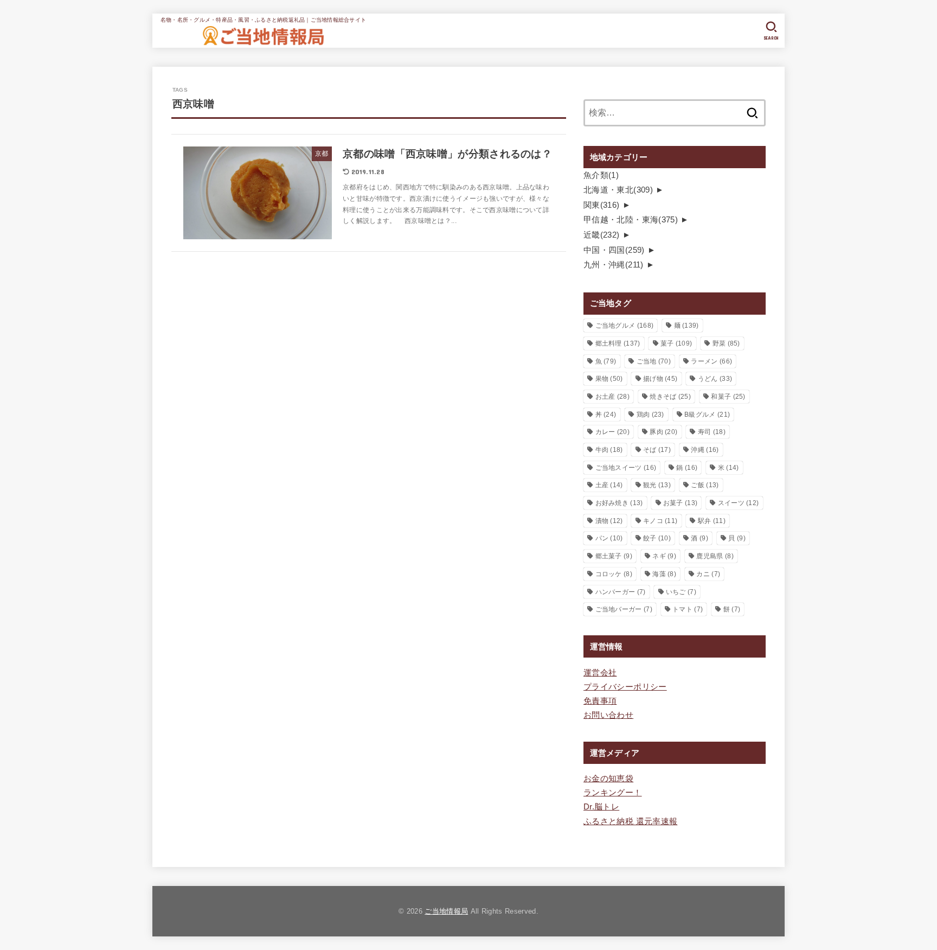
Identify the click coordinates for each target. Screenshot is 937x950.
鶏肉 (650, 414)
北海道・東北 (618, 190)
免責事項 (600, 701)
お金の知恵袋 (608, 778)
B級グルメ (707, 414)
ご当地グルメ (624, 325)
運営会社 (600, 672)
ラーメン (711, 361)
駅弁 (712, 521)
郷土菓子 (613, 556)
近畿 (601, 235)
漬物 (609, 521)
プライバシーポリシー (625, 687)
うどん (715, 378)
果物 (609, 378)
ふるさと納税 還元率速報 (630, 821)
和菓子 (728, 396)
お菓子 (680, 503)
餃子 (657, 538)
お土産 (612, 396)
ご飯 (704, 485)
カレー (612, 432)
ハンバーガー (620, 592)
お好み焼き (619, 503)
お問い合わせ (608, 715)
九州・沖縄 (613, 264)
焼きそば (670, 396)
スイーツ (738, 503)
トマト (687, 609)
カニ (708, 574)
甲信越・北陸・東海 (630, 219)
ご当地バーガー (623, 609)
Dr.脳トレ (601, 806)
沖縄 (704, 450)
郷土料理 (617, 343)
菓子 (676, 343)
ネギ (664, 556)
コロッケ (613, 574)
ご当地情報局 (446, 911)
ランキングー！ (612, 792)
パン (609, 538)
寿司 (712, 432)
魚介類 (601, 175)
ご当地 (654, 361)
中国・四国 (614, 250)
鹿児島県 (714, 556)
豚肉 (663, 432)
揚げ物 (660, 378)
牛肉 (609, 450)
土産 (609, 485)
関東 (601, 205)
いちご (681, 592)
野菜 (726, 343)
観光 (657, 485)
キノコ (660, 521)
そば (657, 450)
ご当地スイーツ (626, 467)
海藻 (664, 574)
